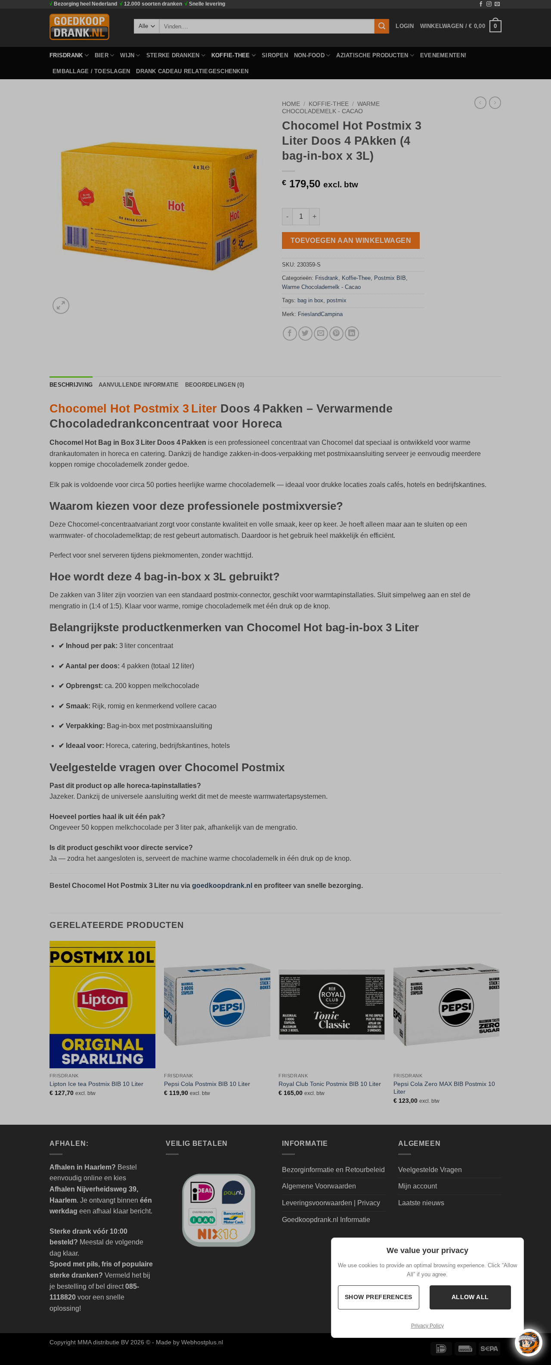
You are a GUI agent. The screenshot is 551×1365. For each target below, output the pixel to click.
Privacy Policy (427, 1326)
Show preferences (378, 1297)
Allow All (470, 1297)
